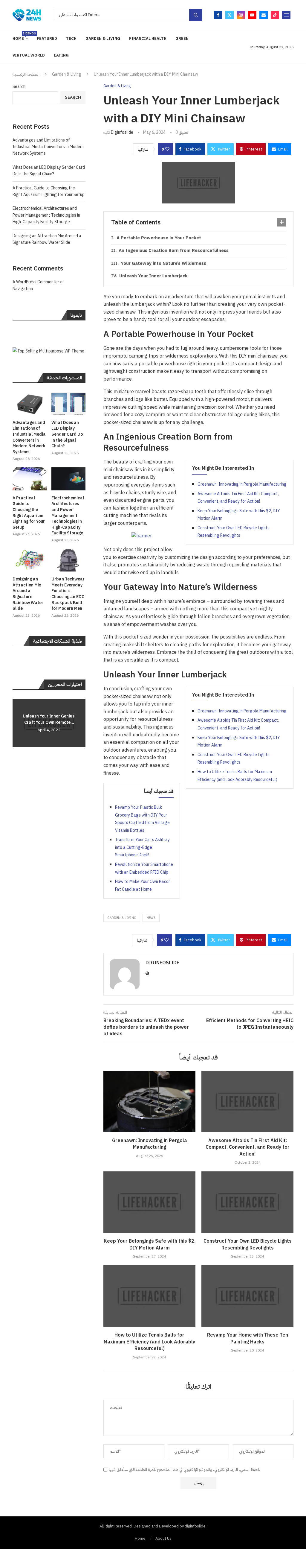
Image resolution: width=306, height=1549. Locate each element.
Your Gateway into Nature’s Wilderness (163, 263)
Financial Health (147, 38)
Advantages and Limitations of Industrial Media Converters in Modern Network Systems (48, 147)
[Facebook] (218, 15)
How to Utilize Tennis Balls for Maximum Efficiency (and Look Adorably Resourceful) (149, 1341)
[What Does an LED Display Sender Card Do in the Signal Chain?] (68, 403)
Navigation (23, 289)
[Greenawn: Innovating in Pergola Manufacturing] (149, 1101)
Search (19, 86)
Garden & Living (102, 38)
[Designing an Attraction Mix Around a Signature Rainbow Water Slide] (30, 560)
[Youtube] (252, 15)
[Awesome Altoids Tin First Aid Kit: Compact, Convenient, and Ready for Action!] (247, 1101)
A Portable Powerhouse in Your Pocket (159, 238)
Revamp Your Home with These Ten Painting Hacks (247, 1338)
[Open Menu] (286, 15)
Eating (61, 55)
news (151, 917)
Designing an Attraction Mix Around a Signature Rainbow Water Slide (47, 239)
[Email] (263, 15)
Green (182, 38)
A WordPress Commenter (36, 282)
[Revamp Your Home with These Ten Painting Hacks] (247, 1296)
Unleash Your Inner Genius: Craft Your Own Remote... (49, 719)
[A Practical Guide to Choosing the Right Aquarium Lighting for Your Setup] (30, 478)
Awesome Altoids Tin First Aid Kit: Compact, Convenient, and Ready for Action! (248, 1147)
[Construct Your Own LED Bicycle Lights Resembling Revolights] (247, 1202)
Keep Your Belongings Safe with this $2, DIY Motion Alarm (149, 1244)
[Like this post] (167, 149)
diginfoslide (122, 132)
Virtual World (29, 55)
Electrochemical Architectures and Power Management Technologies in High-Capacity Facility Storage (46, 215)
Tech (71, 38)
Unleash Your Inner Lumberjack (153, 276)
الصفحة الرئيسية (26, 74)
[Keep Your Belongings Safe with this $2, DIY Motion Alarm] (149, 1202)
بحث (195, 15)
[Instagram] (241, 15)
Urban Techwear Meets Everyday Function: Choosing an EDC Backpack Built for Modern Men (68, 594)
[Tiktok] (275, 15)
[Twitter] (229, 15)
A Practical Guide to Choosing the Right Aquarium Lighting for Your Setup (49, 191)
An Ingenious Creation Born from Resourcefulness (174, 250)
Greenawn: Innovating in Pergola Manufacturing (242, 484)
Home (20, 36)
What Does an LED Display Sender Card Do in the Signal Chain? (49, 170)
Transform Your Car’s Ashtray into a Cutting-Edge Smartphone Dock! (142, 847)
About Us (163, 1538)
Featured (47, 38)
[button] (18, 723)
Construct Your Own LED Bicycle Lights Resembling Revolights (248, 1244)
